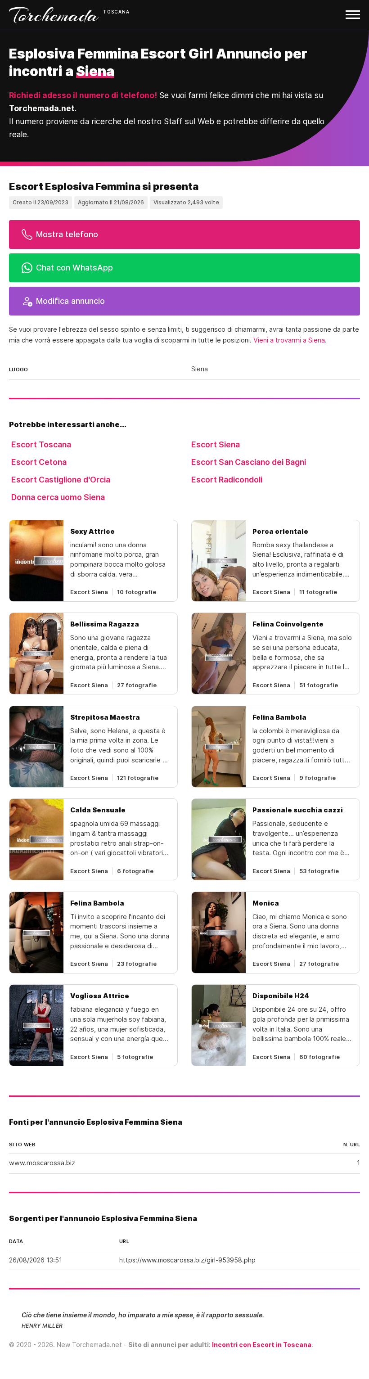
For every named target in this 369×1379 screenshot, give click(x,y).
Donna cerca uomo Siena (58, 497)
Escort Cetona (39, 462)
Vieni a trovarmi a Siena (289, 340)
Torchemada (54, 15)
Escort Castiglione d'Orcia (60, 479)
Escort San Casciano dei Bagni (248, 462)
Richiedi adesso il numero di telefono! (83, 95)
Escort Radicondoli (226, 479)
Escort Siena (215, 444)
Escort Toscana (41, 444)
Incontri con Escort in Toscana (261, 1344)
